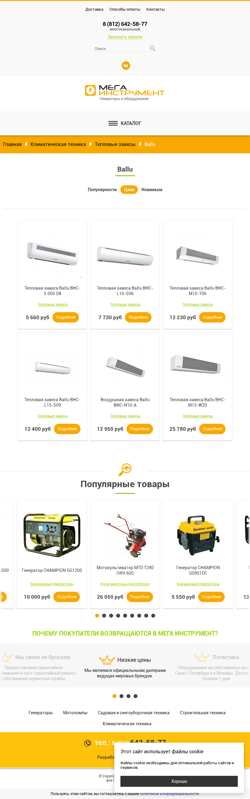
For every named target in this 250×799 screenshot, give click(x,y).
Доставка (94, 9)
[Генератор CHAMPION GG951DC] (198, 535)
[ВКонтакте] (126, 65)
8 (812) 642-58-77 (125, 26)
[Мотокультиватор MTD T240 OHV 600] (125, 535)
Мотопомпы (75, 712)
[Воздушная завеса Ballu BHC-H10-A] (125, 367)
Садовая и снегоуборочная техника (134, 712)
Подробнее (65, 317)
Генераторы (41, 712)
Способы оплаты (124, 9)
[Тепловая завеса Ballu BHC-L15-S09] (52, 367)
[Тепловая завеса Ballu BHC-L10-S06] (125, 256)
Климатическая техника (58, 144)
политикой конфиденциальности (169, 794)
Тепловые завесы (115, 144)
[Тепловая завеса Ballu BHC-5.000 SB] (52, 256)
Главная (12, 144)
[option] (125, 554)
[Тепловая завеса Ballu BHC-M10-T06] (197, 256)
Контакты (155, 9)
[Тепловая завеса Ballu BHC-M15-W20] (197, 367)
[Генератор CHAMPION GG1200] (52, 535)
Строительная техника (203, 712)
